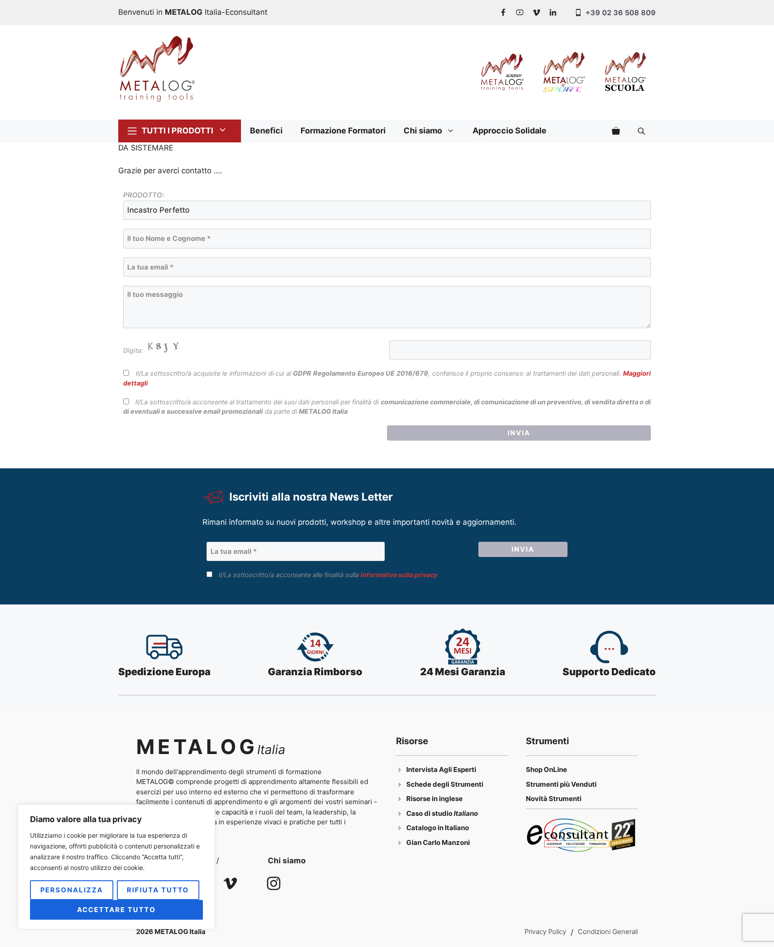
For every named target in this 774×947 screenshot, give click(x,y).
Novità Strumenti (553, 798)
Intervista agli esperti (441, 769)
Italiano (466, 813)
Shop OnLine (546, 769)
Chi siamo (423, 130)
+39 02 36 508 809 (620, 12)
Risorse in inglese (434, 798)
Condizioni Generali (608, 931)
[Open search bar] (642, 131)
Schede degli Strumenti (444, 784)
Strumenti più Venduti (561, 784)
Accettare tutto (116, 909)
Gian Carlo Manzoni (438, 842)
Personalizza (71, 890)
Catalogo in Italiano (437, 827)
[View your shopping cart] (616, 131)
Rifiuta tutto (158, 890)
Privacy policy (545, 931)
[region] (116, 867)
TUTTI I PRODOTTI (177, 130)
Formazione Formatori (343, 130)
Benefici (266, 130)
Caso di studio (430, 813)
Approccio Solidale (509, 130)
